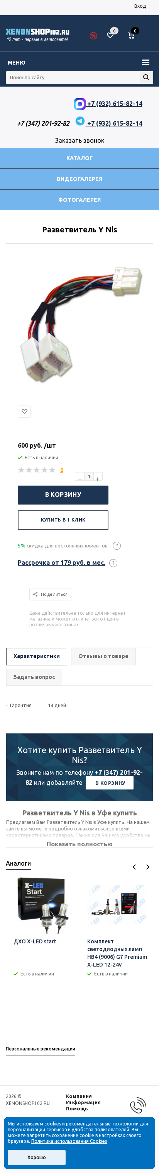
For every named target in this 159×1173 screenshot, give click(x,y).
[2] (29, 470)
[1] (21, 470)
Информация (83, 1102)
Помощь (77, 1108)
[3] (37, 470)
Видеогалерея (79, 179)
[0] (134, 36)
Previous (134, 867)
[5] (52, 470)
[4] (45, 470)
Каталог (79, 158)
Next (147, 867)
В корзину (63, 494)
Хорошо (36, 1157)
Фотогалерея (79, 200)
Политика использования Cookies (69, 1141)
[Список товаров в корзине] (135, 38)
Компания (79, 1096)
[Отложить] (24, 412)
